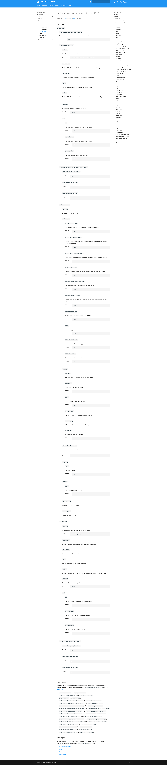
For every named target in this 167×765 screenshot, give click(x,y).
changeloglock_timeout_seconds (122, 20)
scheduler (41, 37)
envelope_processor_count (123, 65)
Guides (51, 5)
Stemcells (63, 5)
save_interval (120, 79)
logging (118, 98)
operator (41, 33)
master (75, 18)
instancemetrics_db (120, 23)
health (117, 82)
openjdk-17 (62, 757)
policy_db (117, 111)
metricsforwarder (43, 27)
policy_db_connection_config (122, 134)
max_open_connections (122, 52)
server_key (120, 92)
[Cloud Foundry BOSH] (38, 1)
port (117, 31)
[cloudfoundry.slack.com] (129, 762)
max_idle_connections (121, 50)
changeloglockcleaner (65, 746)
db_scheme (119, 29)
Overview (40, 18)
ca (117, 39)
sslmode (118, 35)
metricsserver (42, 31)
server (117, 103)
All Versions (40, 14)
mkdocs (50, 762)
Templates (116, 143)
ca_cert (118, 56)
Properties (116, 16)
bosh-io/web (45, 762)
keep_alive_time (121, 67)
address (118, 25)
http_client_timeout (121, 96)
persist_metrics (121, 73)
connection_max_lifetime (122, 48)
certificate (119, 42)
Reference (57, 5)
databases (119, 27)
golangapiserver (43, 25)
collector (118, 58)
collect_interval (121, 60)
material (55, 762)
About (38, 5)
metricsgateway (43, 29)
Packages (116, 145)
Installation (44, 5)
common (61, 749)
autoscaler (117, 18)
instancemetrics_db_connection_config (122, 46)
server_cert (120, 90)
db (59, 752)
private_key (120, 44)
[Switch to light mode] (90, 1)
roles (117, 33)
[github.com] (126, 762)
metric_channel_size (122, 71)
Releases (70, 5)
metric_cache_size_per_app (123, 69)
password (119, 86)
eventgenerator (42, 23)
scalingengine (42, 35)
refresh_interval (121, 77)
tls (117, 37)
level (118, 100)
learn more (60, 689)
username (119, 94)
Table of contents (118, 12)
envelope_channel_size (123, 63)
